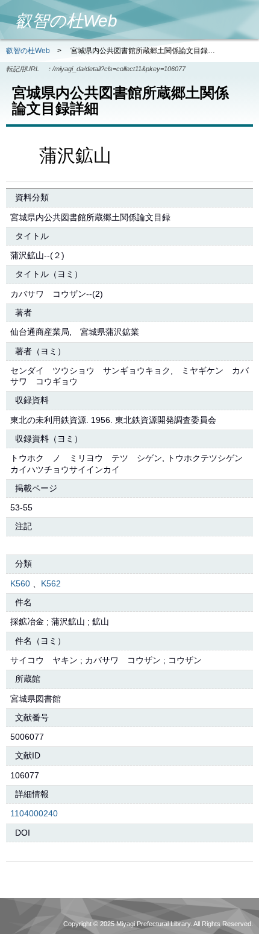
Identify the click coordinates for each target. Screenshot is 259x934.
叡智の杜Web (28, 50)
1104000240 (34, 813)
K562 (51, 583)
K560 (20, 583)
